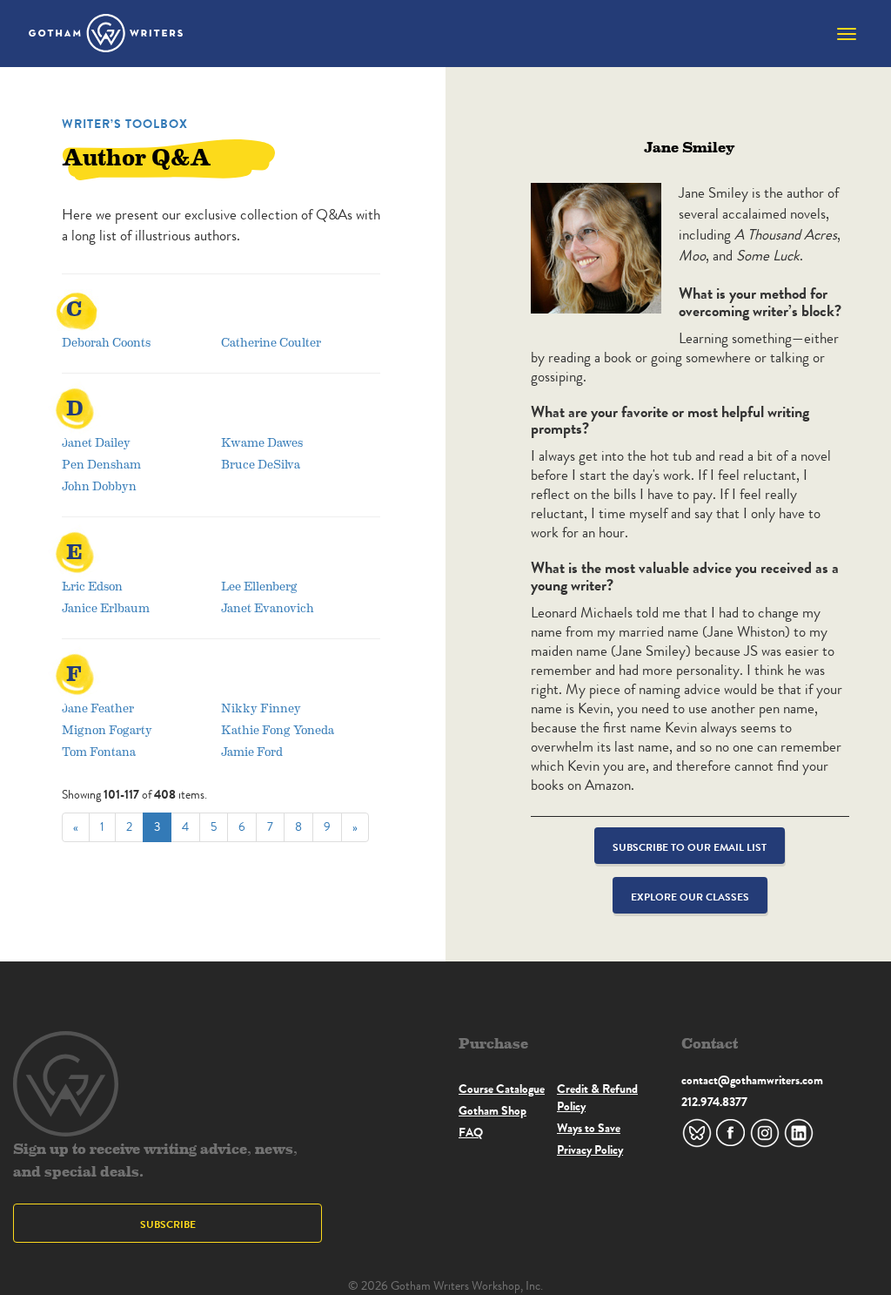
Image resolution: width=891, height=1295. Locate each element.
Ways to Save (588, 1127)
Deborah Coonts (106, 342)
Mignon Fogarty (107, 729)
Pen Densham (101, 463)
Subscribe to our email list (690, 847)
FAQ (471, 1132)
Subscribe (168, 1224)
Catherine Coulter (271, 342)
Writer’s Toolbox (125, 123)
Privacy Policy (590, 1149)
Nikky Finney (261, 707)
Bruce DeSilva (260, 463)
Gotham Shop (492, 1110)
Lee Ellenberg (259, 585)
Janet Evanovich (267, 607)
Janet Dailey (96, 442)
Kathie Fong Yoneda (277, 729)
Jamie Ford (252, 751)
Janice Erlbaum (106, 607)
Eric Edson (92, 585)
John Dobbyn (99, 485)
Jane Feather (98, 707)
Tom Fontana (99, 751)
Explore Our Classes (690, 896)
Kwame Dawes (262, 442)
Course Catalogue (502, 1088)
